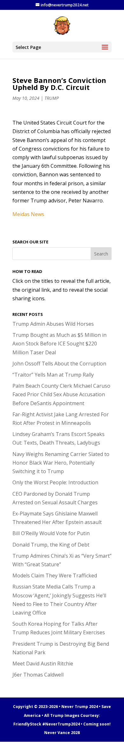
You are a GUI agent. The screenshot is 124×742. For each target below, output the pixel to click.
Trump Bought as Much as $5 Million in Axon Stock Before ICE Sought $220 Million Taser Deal (59, 343)
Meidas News (28, 214)
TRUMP (52, 98)
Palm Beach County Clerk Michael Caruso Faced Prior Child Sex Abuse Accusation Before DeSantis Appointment (61, 394)
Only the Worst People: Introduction (55, 482)
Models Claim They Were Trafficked (54, 575)
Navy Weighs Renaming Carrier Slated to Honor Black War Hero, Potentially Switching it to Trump (60, 463)
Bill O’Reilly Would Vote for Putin (51, 533)
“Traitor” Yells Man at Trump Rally (53, 374)
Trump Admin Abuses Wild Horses (53, 323)
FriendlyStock (27, 724)
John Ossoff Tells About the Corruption (59, 363)
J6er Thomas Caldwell (38, 674)
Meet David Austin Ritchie (42, 663)
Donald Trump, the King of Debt (50, 544)
